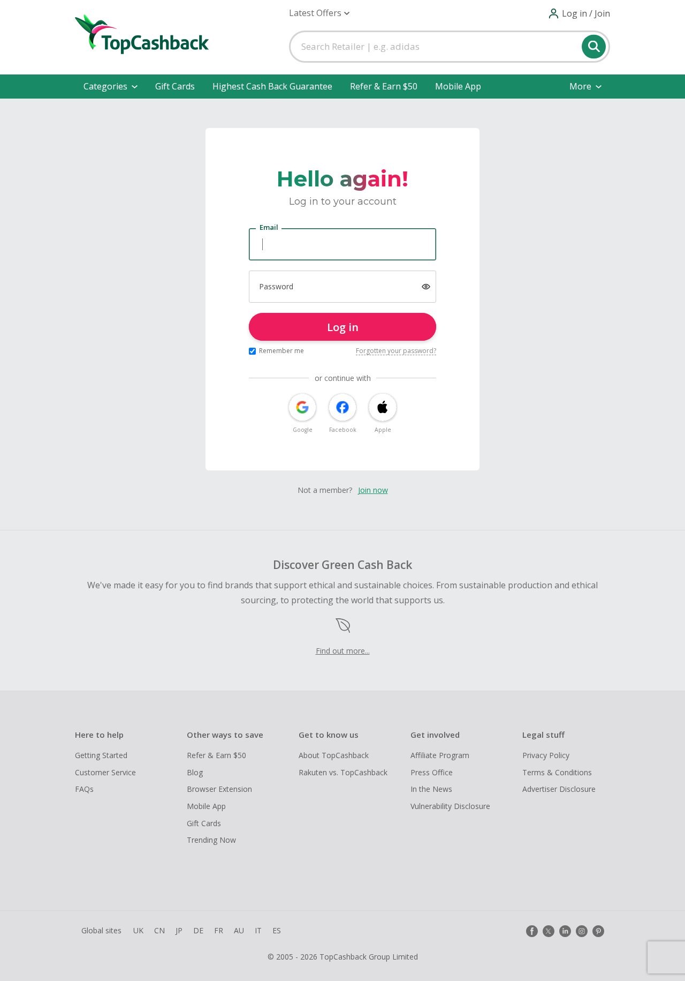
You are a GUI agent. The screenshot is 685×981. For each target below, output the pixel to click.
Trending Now (211, 840)
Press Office (431, 772)
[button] (319, 13)
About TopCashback (334, 755)
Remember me (281, 350)
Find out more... (343, 651)
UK (138, 930)
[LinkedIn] (565, 931)
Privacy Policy (545, 755)
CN (159, 930)
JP (179, 930)
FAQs (84, 789)
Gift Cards (175, 86)
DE (198, 930)
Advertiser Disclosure (559, 789)
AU (239, 930)
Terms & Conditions (557, 772)
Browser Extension (219, 789)
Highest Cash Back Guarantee (272, 86)
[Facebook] (532, 931)
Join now (373, 490)
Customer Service (105, 772)
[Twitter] (548, 931)
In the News (431, 789)
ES (276, 930)
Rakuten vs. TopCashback (343, 772)
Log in (343, 327)
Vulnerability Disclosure (450, 806)
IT (258, 930)
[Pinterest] (598, 931)
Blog (195, 772)
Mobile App (458, 86)
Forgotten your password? (396, 350)
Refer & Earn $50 (383, 86)
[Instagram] (582, 931)
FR (218, 930)
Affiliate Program (439, 755)
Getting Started (101, 755)
